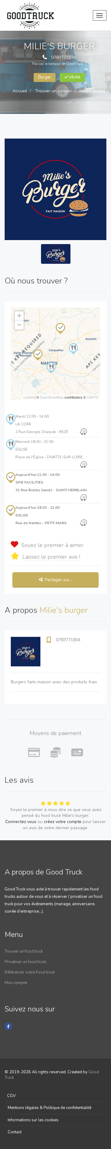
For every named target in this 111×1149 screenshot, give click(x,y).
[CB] (34, 753)
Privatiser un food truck (25, 962)
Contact (15, 1132)
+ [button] (19, 315)
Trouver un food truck (24, 951)
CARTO (93, 397)
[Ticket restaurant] (77, 753)
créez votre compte (62, 822)
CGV (11, 1096)
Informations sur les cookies (33, 1120)
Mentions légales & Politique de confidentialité (49, 1108)
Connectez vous (20, 822)
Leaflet (28, 397)
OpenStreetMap (52, 397)
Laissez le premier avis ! (51, 556)
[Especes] (55, 753)
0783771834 (63, 57)
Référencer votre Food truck (30, 972)
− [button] (19, 325)
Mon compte (16, 983)
